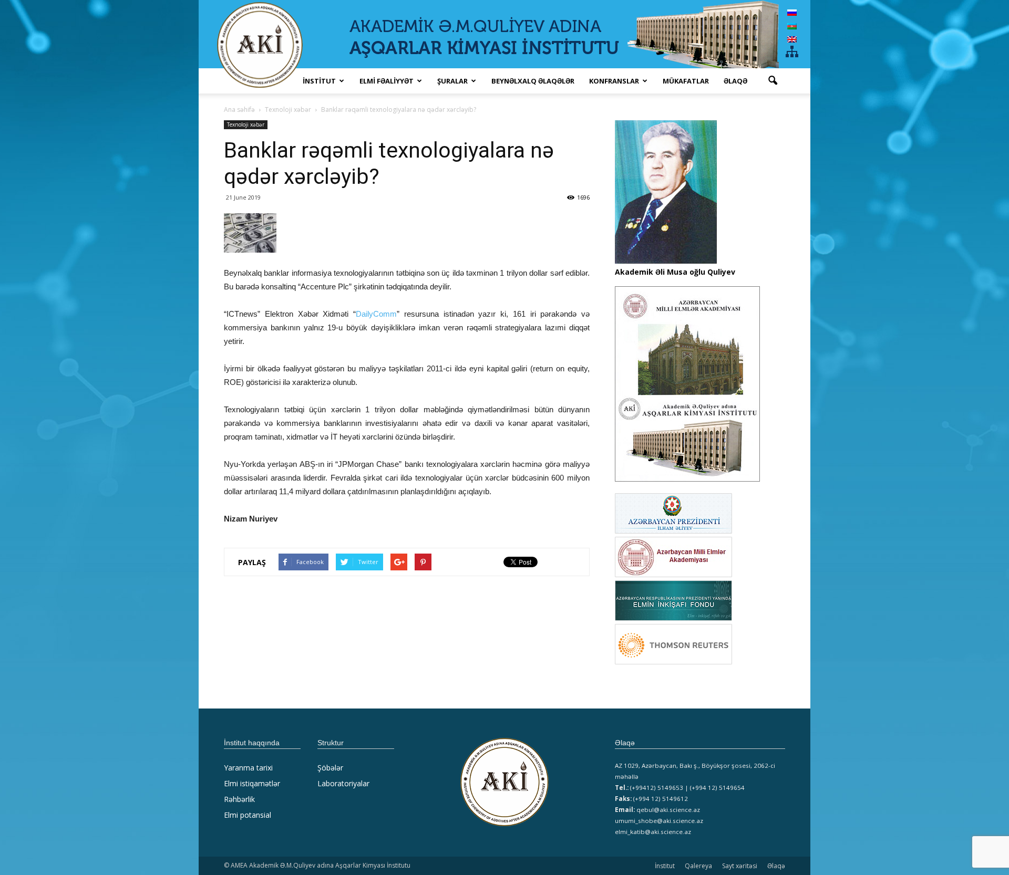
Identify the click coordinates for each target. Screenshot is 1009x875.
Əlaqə (735, 81)
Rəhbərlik (239, 799)
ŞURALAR (452, 81)
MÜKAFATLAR (686, 81)
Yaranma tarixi (248, 768)
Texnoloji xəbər (245, 124)
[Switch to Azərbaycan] (792, 25)
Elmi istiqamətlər (252, 783)
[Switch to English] (792, 39)
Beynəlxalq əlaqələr (532, 81)
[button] (772, 80)
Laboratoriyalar (343, 783)
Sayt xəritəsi (739, 865)
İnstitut (665, 865)
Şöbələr (330, 768)
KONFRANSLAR (614, 81)
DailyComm (376, 313)
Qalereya (698, 865)
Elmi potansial (247, 815)
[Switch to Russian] (792, 12)
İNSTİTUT (319, 81)
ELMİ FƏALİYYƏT (386, 81)
